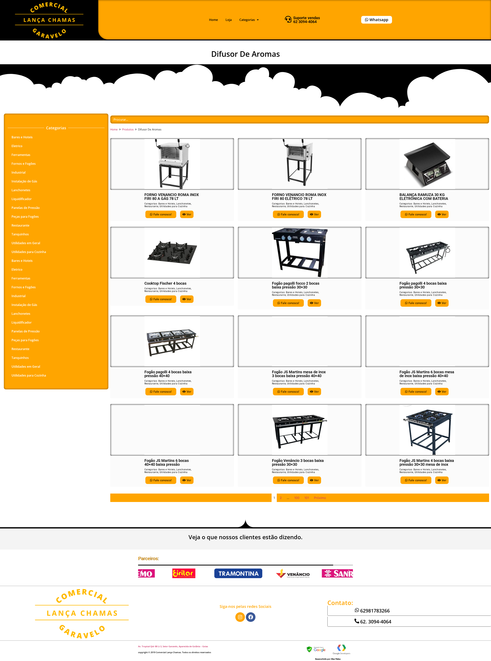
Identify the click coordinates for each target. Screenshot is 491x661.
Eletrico (17, 146)
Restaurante (20, 225)
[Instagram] (240, 617)
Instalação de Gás (24, 181)
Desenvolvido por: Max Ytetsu (328, 659)
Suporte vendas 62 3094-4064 (306, 20)
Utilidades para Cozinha (29, 252)
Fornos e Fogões (24, 164)
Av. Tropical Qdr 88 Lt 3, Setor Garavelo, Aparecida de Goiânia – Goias (173, 646)
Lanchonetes (21, 190)
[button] (142, 571)
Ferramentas (21, 155)
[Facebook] (250, 617)
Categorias (247, 20)
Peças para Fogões (25, 216)
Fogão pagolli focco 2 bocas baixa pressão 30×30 (295, 285)
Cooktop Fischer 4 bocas (165, 283)
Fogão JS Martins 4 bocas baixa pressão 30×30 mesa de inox (427, 462)
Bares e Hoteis (22, 137)
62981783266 (375, 610)
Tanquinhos (20, 234)
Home (213, 20)
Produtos (127, 129)
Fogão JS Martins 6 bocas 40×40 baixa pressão (166, 462)
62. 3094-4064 (375, 621)
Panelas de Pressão (26, 208)
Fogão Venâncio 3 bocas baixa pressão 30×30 (298, 462)
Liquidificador (22, 199)
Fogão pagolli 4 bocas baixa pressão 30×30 (423, 285)
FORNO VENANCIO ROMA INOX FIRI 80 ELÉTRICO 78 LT (299, 196)
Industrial (19, 172)
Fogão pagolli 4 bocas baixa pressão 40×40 (168, 374)
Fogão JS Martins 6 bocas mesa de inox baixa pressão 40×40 (427, 374)
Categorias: (151, 203)
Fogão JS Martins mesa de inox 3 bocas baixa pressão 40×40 (299, 374)
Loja (229, 20)
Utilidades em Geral (26, 243)
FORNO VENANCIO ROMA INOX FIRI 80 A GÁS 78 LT (171, 196)
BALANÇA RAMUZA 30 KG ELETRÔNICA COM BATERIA (424, 196)
